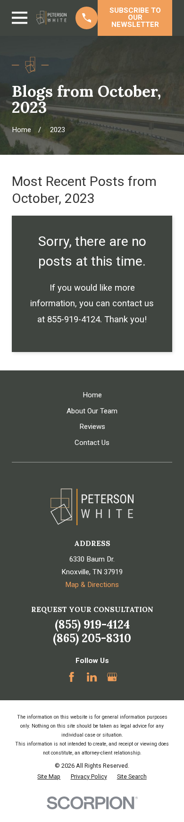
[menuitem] (48, 777)
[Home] (51, 17)
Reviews (92, 426)
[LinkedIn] (92, 677)
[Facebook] (71, 677)
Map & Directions (92, 584)
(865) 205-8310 (92, 638)
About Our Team (92, 411)
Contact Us (92, 442)
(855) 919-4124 (92, 624)
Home (92, 395)
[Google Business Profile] (112, 677)
